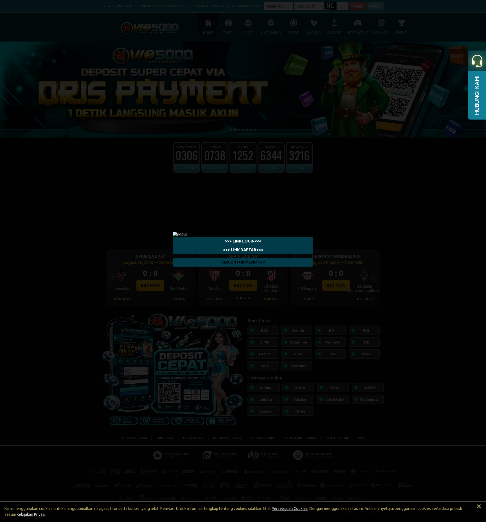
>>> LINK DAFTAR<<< (243, 250)
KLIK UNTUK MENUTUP (243, 262)
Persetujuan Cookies (290, 508)
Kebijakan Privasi (31, 514)
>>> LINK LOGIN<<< (243, 241)
